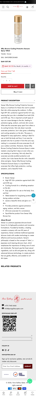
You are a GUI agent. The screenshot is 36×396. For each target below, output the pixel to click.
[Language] (27, 7)
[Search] (8, 7)
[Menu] (3, 7)
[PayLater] (28, 2)
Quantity (3, 77)
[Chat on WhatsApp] (29, 380)
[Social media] (33, 200)
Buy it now (18, 92)
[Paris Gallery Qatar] (18, 6)
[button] (34, 204)
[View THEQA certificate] (14, 374)
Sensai (9, 54)
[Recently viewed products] (33, 195)
